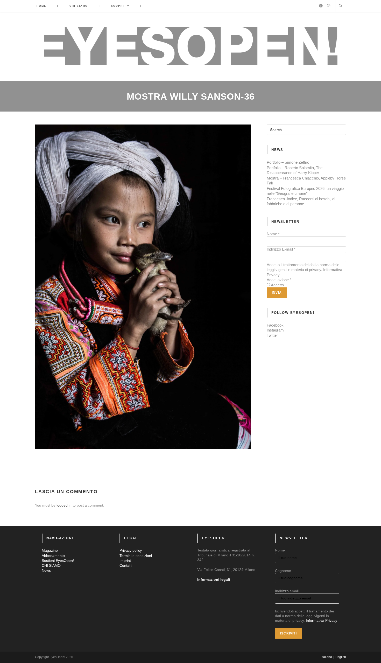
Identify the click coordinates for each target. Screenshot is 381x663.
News (46, 570)
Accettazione (279, 280)
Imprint (125, 560)
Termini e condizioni (135, 556)
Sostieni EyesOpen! (58, 560)
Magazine (50, 550)
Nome (273, 234)
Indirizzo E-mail (281, 249)
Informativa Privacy (321, 620)
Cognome (283, 571)
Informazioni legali (213, 579)
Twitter (272, 335)
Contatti (125, 565)
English (340, 657)
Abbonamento (53, 556)
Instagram (275, 330)
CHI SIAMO (51, 565)
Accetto (277, 285)
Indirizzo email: (287, 591)
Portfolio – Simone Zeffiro (288, 162)
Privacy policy (130, 550)
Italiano (327, 657)
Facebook (275, 325)
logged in (64, 505)
